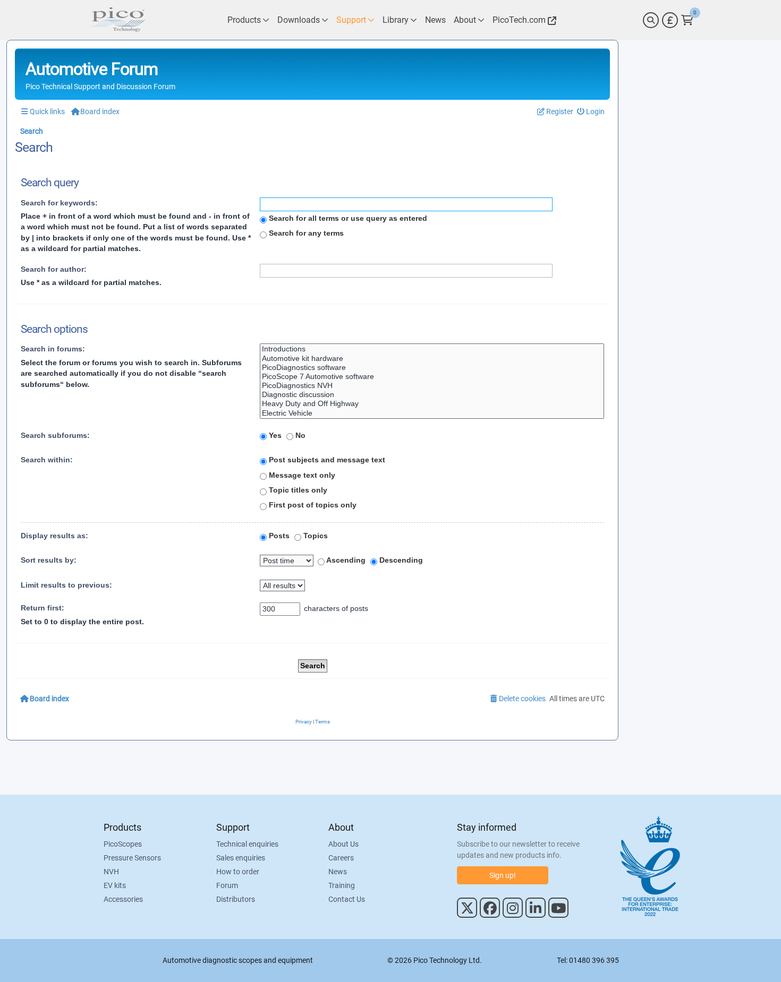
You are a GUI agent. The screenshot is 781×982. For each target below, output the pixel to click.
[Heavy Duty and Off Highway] (432, 403)
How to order (237, 871)
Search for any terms (305, 233)
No (299, 435)
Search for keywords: (59, 203)
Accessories (123, 899)
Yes (274, 435)
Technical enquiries (247, 844)
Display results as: (54, 535)
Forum (227, 885)
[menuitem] (591, 112)
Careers (341, 858)
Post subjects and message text (326, 459)
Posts (278, 535)
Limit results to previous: (66, 585)
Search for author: (54, 269)
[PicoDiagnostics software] (432, 367)
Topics (314, 535)
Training (341, 885)
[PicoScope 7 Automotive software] (432, 376)
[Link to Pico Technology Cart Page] (687, 20)
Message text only (301, 475)
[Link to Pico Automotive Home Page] (117, 20)
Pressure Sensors (132, 858)
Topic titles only (297, 490)
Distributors (235, 899)
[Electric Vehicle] (432, 413)
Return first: (42, 608)
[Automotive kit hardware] (432, 358)
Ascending (345, 560)
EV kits (115, 885)
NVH (111, 871)
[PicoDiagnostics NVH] (432, 385)
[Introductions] (432, 349)
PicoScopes (123, 844)
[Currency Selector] (670, 20)
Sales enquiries (240, 858)
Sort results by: (49, 560)
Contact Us (346, 899)
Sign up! (502, 875)
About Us (343, 844)
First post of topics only (311, 505)
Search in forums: (53, 348)
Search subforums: (55, 435)
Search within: (47, 459)
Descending (400, 560)
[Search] (651, 20)
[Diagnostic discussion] (432, 394)
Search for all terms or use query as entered (347, 218)
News (337, 871)
